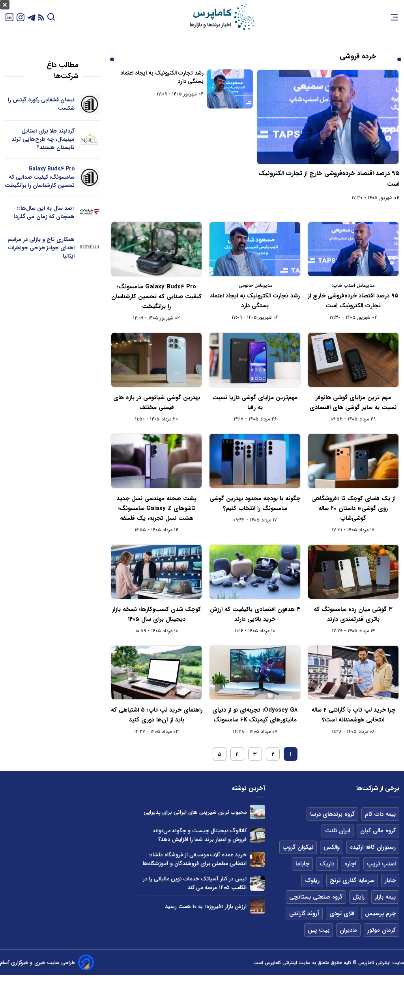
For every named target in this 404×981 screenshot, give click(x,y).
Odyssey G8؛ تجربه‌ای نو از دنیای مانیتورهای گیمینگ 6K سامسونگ (254, 715)
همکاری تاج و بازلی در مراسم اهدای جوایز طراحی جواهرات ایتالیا (41, 247)
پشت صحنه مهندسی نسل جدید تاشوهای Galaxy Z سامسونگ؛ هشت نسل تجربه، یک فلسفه (156, 508)
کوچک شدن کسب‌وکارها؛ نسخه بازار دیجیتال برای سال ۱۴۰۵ (156, 614)
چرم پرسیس (380, 913)
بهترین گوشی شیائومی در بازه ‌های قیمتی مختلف (156, 402)
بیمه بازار (385, 897)
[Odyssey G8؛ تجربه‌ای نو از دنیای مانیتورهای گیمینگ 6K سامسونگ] (255, 673)
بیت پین (318, 930)
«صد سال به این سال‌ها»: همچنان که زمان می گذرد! (44, 212)
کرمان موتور (381, 930)
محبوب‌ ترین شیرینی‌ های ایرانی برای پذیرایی (195, 812)
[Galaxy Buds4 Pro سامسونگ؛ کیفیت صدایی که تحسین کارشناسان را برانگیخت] (156, 249)
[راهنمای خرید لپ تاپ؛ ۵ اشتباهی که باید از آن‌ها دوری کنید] (156, 673)
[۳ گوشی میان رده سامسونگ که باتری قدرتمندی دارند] (353, 572)
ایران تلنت (337, 830)
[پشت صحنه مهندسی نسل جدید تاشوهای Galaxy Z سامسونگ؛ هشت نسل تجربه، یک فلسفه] (156, 461)
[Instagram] (20, 17)
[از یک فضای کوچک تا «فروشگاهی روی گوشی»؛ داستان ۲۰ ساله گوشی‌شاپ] (353, 461)
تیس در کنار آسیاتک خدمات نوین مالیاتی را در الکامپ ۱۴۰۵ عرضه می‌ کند (195, 883)
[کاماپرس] (221, 17)
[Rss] (41, 17)
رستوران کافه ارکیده (373, 847)
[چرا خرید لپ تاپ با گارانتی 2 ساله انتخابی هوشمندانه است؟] (353, 673)
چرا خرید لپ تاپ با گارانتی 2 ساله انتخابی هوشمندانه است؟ (353, 715)
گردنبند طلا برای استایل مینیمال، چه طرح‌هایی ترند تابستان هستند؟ (43, 139)
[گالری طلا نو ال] (89, 139)
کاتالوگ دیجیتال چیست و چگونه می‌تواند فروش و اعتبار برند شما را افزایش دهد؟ (199, 835)
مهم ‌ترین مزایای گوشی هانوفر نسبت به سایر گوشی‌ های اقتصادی (353, 402)
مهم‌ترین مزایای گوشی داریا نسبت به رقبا (254, 402)
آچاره (350, 864)
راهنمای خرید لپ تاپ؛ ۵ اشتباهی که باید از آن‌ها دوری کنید (156, 715)
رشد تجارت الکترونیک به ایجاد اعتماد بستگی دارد (162, 77)
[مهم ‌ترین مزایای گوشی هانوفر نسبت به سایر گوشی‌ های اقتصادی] (353, 360)
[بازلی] (89, 248)
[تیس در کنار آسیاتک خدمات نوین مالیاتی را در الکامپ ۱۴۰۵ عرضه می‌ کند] (257, 883)
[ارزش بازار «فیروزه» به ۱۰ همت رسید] (257, 906)
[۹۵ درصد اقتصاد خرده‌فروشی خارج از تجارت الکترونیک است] (327, 117)
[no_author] (89, 104)
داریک (327, 864)
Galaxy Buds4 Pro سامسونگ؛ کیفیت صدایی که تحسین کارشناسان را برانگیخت (156, 296)
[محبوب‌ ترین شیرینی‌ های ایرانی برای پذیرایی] (257, 812)
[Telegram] (31, 17)
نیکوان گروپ (298, 847)
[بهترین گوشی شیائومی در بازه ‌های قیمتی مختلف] (156, 360)
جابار (390, 880)
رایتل (359, 897)
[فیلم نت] (89, 212)
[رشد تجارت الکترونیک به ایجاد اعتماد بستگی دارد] (230, 89)
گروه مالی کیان (378, 830)
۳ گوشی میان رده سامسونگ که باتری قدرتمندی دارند (353, 614)
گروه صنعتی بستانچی (315, 897)
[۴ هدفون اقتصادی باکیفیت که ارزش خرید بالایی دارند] (255, 572)
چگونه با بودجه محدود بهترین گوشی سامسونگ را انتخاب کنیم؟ (254, 503)
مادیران (348, 930)
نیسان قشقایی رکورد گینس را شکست (41, 103)
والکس (332, 847)
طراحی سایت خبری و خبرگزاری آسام (37, 963)
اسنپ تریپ (381, 864)
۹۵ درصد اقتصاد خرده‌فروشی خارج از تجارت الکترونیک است (353, 300)
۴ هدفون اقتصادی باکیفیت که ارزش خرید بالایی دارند (255, 614)
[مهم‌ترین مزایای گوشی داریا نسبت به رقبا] (255, 360)
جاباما (302, 864)
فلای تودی (342, 913)
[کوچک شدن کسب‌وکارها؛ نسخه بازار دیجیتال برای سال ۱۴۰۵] (156, 572)
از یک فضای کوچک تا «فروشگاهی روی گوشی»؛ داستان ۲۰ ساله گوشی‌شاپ (353, 508)
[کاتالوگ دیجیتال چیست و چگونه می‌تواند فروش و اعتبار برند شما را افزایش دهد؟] (257, 835)
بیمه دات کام (380, 814)
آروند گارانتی (304, 913)
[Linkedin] (9, 17)
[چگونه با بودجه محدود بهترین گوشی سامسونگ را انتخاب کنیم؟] (255, 461)
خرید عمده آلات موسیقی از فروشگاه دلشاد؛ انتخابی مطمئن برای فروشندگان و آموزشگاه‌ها (195, 859)
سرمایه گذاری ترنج (352, 880)
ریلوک (312, 880)
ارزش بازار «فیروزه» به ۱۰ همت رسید (206, 906)
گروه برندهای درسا (332, 814)
